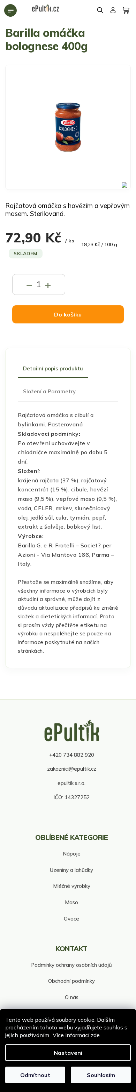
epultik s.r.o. (71, 783)
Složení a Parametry (49, 391)
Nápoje (72, 853)
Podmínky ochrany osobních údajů (71, 965)
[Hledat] (100, 10)
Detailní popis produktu (53, 368)
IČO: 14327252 (71, 797)
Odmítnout (35, 1074)
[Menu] (10, 10)
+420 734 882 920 (71, 755)
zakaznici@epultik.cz (71, 768)
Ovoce (71, 918)
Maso (71, 902)
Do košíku (68, 314)
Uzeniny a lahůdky (71, 870)
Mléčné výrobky (71, 886)
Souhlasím (101, 1074)
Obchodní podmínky (71, 981)
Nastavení (68, 1052)
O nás (71, 997)
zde (95, 1034)
